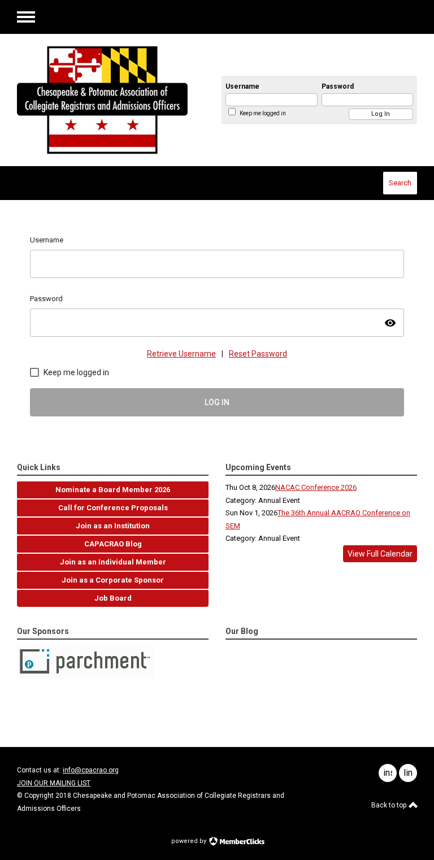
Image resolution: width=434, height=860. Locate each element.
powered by (189, 841)
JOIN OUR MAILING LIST (53, 783)
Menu (26, 17)
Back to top (389, 805)
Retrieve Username (181, 353)
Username (242, 86)
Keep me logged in (263, 113)
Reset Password (258, 353)
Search (400, 183)
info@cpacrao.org (91, 770)
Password (338, 86)
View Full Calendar (380, 553)
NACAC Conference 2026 (316, 487)
